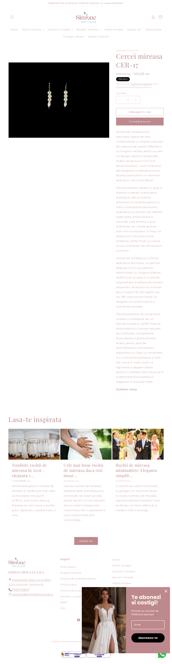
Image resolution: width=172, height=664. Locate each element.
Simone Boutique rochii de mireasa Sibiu (80, 641)
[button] (12, 17)
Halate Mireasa (121, 583)
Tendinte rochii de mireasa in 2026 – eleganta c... (29, 470)
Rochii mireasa (121, 565)
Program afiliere (70, 572)
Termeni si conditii (72, 596)
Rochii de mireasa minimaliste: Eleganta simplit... (136, 470)
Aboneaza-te (148, 638)
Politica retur (68, 584)
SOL (63, 608)
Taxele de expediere (141, 84)
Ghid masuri (68, 566)
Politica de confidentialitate (78, 578)
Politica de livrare (71, 590)
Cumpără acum (140, 121)
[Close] (166, 591)
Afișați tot (86, 541)
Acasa (116, 559)
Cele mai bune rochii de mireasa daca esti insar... (83, 470)
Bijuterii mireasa (123, 577)
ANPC (64, 602)
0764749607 (21, 589)
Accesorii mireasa (123, 571)
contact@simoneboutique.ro (33, 594)
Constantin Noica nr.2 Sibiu (31, 580)
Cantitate (121, 93)
